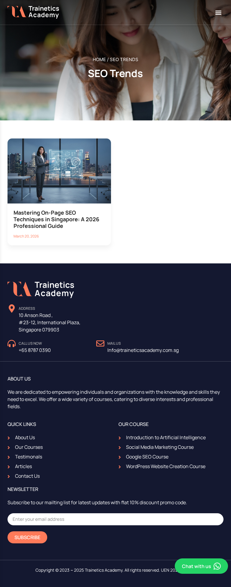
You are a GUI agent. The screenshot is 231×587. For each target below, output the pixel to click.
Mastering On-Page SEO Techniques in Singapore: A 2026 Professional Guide (56, 219)
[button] (218, 12)
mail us (114, 343)
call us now (30, 343)
